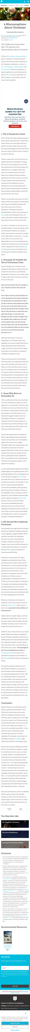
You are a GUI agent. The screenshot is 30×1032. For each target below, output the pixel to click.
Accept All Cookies (15, 1023)
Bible (9, 550)
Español (11, 39)
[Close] (25, 1013)
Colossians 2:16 (24, 916)
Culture (17, 5)
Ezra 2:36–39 (25, 889)
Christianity (11, 5)
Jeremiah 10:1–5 (6, 332)
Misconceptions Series (12, 38)
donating (24, 991)
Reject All (15, 1026)
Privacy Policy (24, 971)
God (2, 215)
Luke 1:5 (20, 477)
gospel (6, 658)
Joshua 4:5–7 (11, 605)
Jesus (8, 75)
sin (6, 776)
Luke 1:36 (22, 498)
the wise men (5, 69)
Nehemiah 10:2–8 (7, 891)
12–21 (16, 891)
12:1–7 (13, 891)
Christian (18, 739)
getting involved (15, 992)
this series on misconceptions (17, 56)
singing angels (18, 67)
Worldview (4, 5)
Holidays (26, 5)
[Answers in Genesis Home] (5, 1)
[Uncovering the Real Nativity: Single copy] (8, 937)
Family (21, 5)
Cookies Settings (15, 1030)
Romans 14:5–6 (8, 917)
